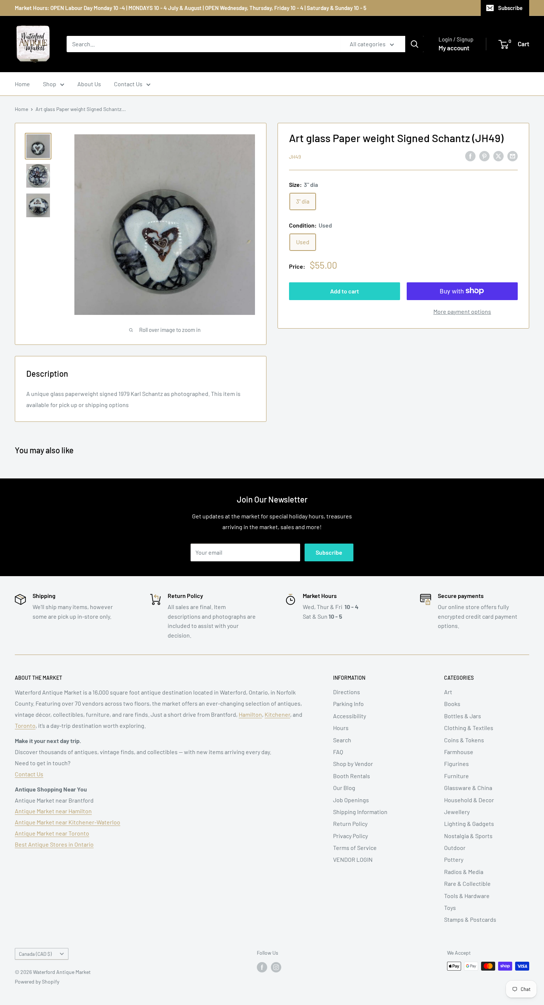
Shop (49, 83)
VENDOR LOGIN (353, 859)
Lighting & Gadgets (469, 823)
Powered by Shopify (37, 981)
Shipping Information (360, 811)
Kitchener (277, 714)
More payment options (462, 311)
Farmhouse (458, 751)
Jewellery (457, 811)
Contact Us (128, 83)
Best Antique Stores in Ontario (54, 844)
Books (452, 703)
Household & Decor (469, 799)
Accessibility (349, 715)
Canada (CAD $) (35, 954)
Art (448, 691)
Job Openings (351, 799)
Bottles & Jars (462, 715)
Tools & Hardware (467, 895)
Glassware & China (468, 787)
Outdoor (455, 847)
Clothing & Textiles (468, 727)
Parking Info (348, 703)
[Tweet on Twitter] (498, 155)
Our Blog (344, 787)
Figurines (456, 763)
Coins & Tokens (464, 739)
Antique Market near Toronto (52, 833)
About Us (89, 83)
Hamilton (250, 714)
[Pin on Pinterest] (484, 155)
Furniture (456, 775)
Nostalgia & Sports (468, 835)
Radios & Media (463, 871)
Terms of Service (355, 847)
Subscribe (510, 7)
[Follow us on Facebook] (262, 967)
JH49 (295, 156)
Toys (450, 907)
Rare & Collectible (467, 883)
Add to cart (344, 290)
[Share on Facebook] (470, 155)
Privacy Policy (350, 835)
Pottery (453, 859)
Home (22, 83)
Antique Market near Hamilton (53, 810)
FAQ (338, 751)
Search (342, 739)
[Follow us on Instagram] (276, 967)
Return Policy (350, 823)
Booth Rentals (351, 775)
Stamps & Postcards (470, 919)
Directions (346, 691)
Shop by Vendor (353, 763)
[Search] (414, 44)
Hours (341, 727)
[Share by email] (512, 155)
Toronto (25, 725)
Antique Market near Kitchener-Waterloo (67, 822)
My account (454, 47)
